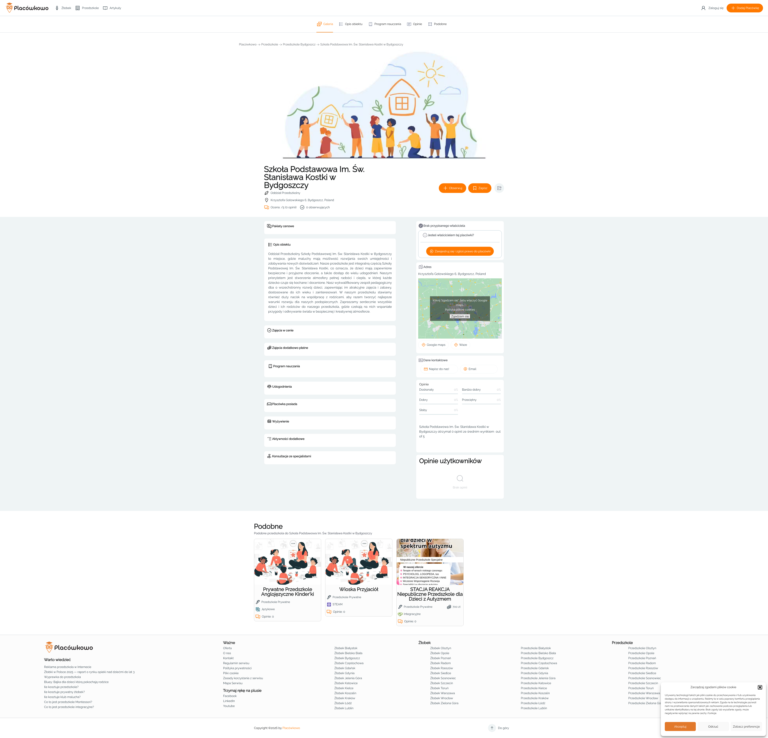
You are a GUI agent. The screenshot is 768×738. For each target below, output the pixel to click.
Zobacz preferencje (746, 726)
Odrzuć (713, 726)
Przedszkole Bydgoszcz (299, 44)
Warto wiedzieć (57, 660)
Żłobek (425, 643)
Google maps (436, 345)
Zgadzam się (460, 316)
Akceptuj (680, 726)
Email (472, 369)
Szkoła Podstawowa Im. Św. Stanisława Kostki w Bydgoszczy (361, 44)
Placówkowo (248, 44)
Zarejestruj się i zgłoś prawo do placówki (463, 251)
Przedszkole (269, 44)
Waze (463, 345)
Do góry (503, 728)
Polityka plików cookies (460, 309)
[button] (760, 687)
